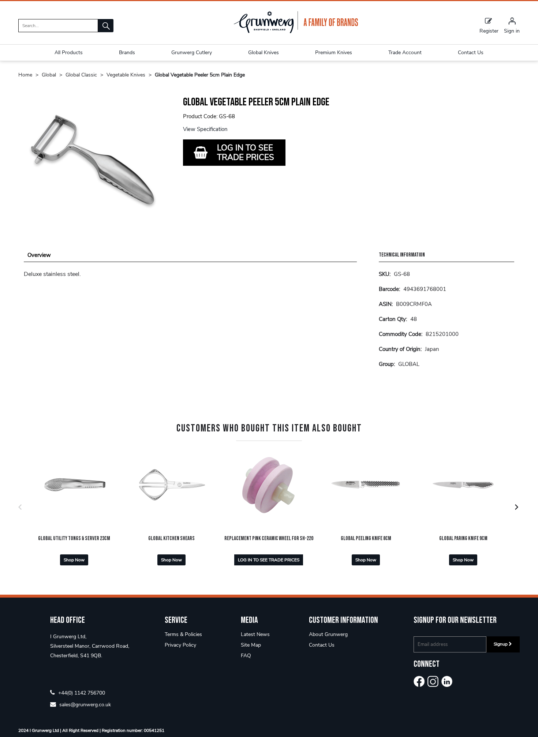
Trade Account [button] (405, 52)
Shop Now (74, 560)
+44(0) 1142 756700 (81, 692)
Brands (127, 52)
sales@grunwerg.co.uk (84, 704)
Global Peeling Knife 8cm (366, 538)
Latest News (255, 634)
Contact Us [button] (470, 52)
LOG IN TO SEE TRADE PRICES (245, 152)
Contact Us (322, 644)
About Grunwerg (328, 634)
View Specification (205, 129)
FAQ (246, 655)
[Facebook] (419, 681)
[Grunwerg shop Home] (295, 31)
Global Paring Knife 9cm (463, 538)
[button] (105, 25)
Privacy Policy (180, 644)
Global (49, 74)
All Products (69, 52)
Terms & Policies (183, 634)
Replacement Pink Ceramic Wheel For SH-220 (268, 538)
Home (25, 74)
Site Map (251, 644)
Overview (39, 255)
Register (488, 30)
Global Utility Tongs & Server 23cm (74, 538)
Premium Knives (333, 52)
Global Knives (263, 52)
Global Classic (81, 74)
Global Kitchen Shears (171, 538)
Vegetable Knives (126, 74)
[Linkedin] (446, 681)
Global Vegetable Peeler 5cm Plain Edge (200, 74)
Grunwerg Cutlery (191, 52)
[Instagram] (432, 681)
